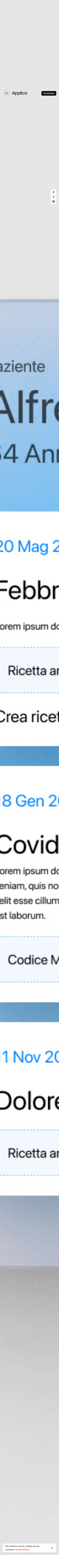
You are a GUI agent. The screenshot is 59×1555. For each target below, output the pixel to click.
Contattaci (48, 93)
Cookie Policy (22, 1549)
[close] (51, 1548)
